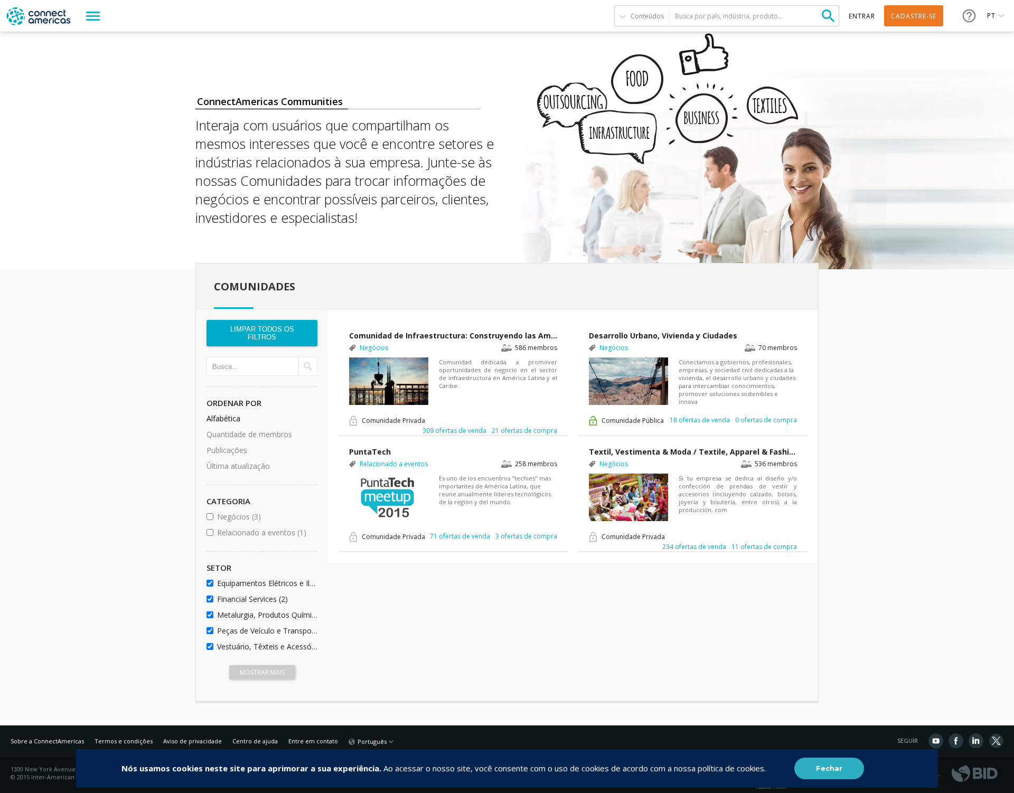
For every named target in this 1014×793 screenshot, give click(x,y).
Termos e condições (124, 741)
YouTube (935, 740)
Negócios (265, 517)
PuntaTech (370, 452)
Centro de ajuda (255, 741)
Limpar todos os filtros (262, 333)
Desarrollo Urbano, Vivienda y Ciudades (663, 336)
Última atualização (238, 466)
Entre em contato (313, 741)
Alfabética (223, 418)
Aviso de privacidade (192, 741)
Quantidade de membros (249, 434)
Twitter (996, 740)
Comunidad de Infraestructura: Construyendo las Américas (453, 336)
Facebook (956, 740)
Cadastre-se (913, 16)
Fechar (829, 768)
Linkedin (976, 740)
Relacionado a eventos (265, 532)
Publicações (226, 450)
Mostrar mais (262, 672)
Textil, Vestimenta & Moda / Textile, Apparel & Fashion (693, 452)
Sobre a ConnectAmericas (47, 741)
